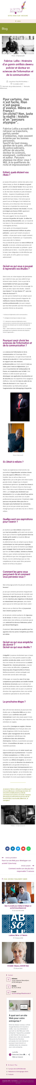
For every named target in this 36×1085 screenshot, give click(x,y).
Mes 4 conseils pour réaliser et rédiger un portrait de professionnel (18, 907)
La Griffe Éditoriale (23, 1080)
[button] (7, 848)
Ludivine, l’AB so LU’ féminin (18, 935)
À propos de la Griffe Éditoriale (17, 1069)
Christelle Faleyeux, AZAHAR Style (18, 966)
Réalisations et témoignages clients (18, 1071)
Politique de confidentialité (14, 1082)
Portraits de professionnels (12, 86)
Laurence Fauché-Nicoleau (18, 81)
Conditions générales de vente (25, 1082)
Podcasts (11, 1074)
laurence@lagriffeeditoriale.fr (21, 993)
